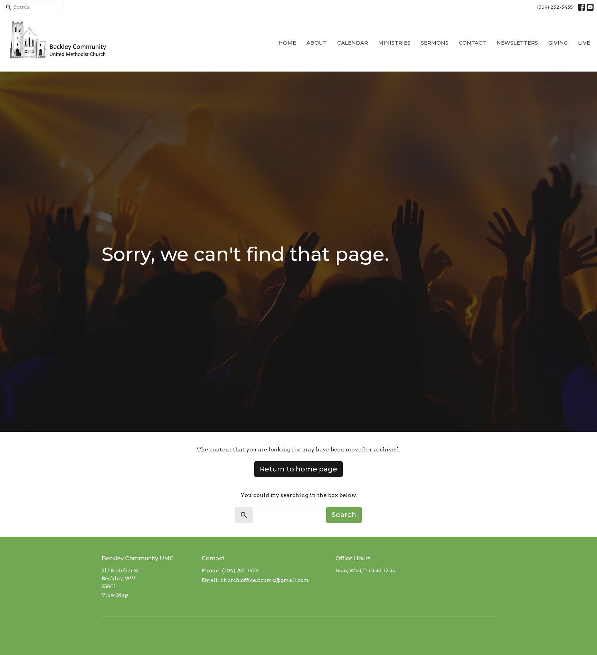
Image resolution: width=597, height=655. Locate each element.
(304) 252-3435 (555, 7)
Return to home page (298, 469)
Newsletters (517, 42)
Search (344, 515)
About (316, 42)
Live (584, 42)
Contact (472, 42)
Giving (558, 42)
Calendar (352, 42)
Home (287, 42)
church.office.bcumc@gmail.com (265, 580)
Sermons (434, 42)
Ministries (394, 42)
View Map (115, 595)
